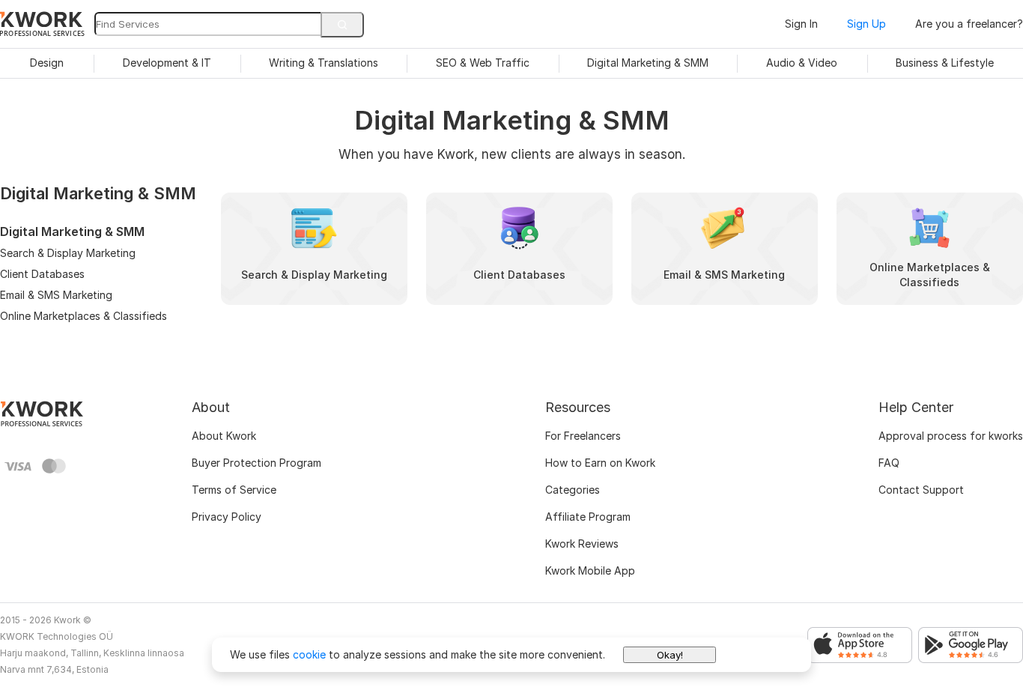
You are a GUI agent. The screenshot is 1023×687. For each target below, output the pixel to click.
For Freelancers (583, 435)
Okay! (670, 655)
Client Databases (42, 273)
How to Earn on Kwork (600, 462)
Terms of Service (234, 489)
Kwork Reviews (582, 543)
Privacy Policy (226, 516)
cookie (309, 654)
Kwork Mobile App (590, 570)
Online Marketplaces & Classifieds (83, 315)
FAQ (888, 462)
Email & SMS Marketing (56, 294)
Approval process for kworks (950, 435)
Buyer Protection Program (256, 462)
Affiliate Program (588, 516)
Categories (572, 489)
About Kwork (224, 435)
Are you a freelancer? (969, 23)
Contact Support (921, 489)
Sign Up (866, 23)
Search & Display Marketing (68, 252)
